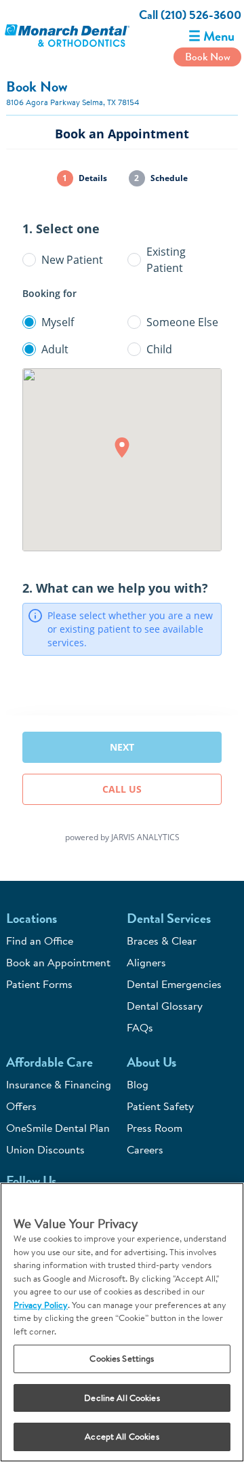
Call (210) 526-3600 (190, 15)
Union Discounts (45, 1149)
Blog (137, 1084)
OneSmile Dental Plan (58, 1127)
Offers (21, 1106)
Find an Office (39, 940)
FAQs (140, 1027)
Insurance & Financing (58, 1084)
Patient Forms (39, 983)
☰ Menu (211, 36)
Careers (145, 1149)
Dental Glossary (165, 1005)
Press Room (154, 1127)
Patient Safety (160, 1106)
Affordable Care (49, 1062)
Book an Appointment (58, 962)
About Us (151, 1062)
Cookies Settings (121, 1358)
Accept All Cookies (122, 1436)
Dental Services (169, 918)
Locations (31, 918)
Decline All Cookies (121, 1397)
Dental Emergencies (174, 983)
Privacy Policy (41, 1305)
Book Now (207, 56)
